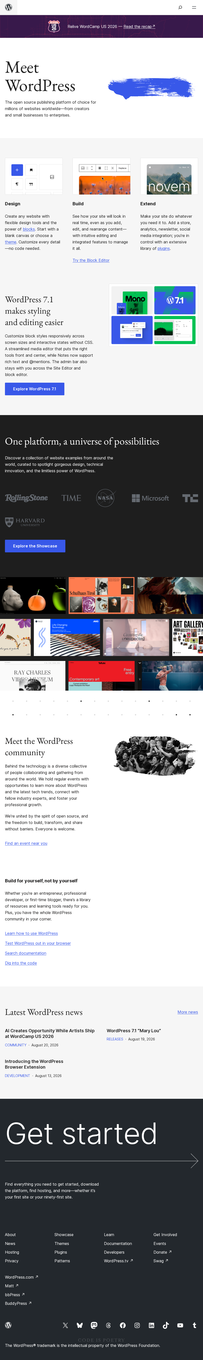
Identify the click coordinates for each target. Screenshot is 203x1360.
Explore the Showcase (35, 545)
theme (10, 241)
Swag (161, 1260)
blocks (29, 229)
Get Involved (165, 1234)
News (10, 1243)
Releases (115, 1039)
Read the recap (139, 26)
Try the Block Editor (91, 260)
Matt (12, 1285)
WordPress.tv (118, 1260)
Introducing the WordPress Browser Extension (34, 1064)
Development (17, 1076)
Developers (114, 1252)
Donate (162, 1252)
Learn (109, 1234)
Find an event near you (26, 843)
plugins (164, 248)
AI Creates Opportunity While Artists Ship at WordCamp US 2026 (50, 1033)
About (10, 1234)
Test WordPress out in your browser (38, 943)
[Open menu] (195, 7)
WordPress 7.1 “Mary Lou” (134, 1030)
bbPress (15, 1294)
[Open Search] (180, 7)
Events (159, 1243)
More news (188, 1011)
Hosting (12, 1252)
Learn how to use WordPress (31, 933)
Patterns (62, 1260)
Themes (61, 1243)
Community (15, 1045)
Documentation (118, 1243)
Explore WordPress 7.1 (34, 388)
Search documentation (25, 953)
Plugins (60, 1252)
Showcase (64, 1234)
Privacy (12, 1260)
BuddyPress (18, 1303)
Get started (81, 1135)
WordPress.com (22, 1277)
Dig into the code (21, 963)
